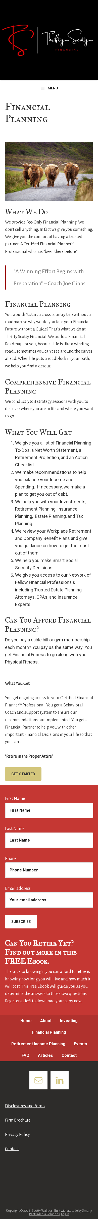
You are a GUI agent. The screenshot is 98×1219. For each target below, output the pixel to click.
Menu (53, 88)
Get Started (23, 774)
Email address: (18, 888)
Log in (65, 1214)
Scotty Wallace (42, 1210)
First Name (15, 798)
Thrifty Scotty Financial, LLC (49, 40)
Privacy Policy (17, 1134)
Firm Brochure (17, 1120)
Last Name (14, 828)
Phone (10, 858)
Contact (12, 1149)
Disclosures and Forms (25, 1106)
